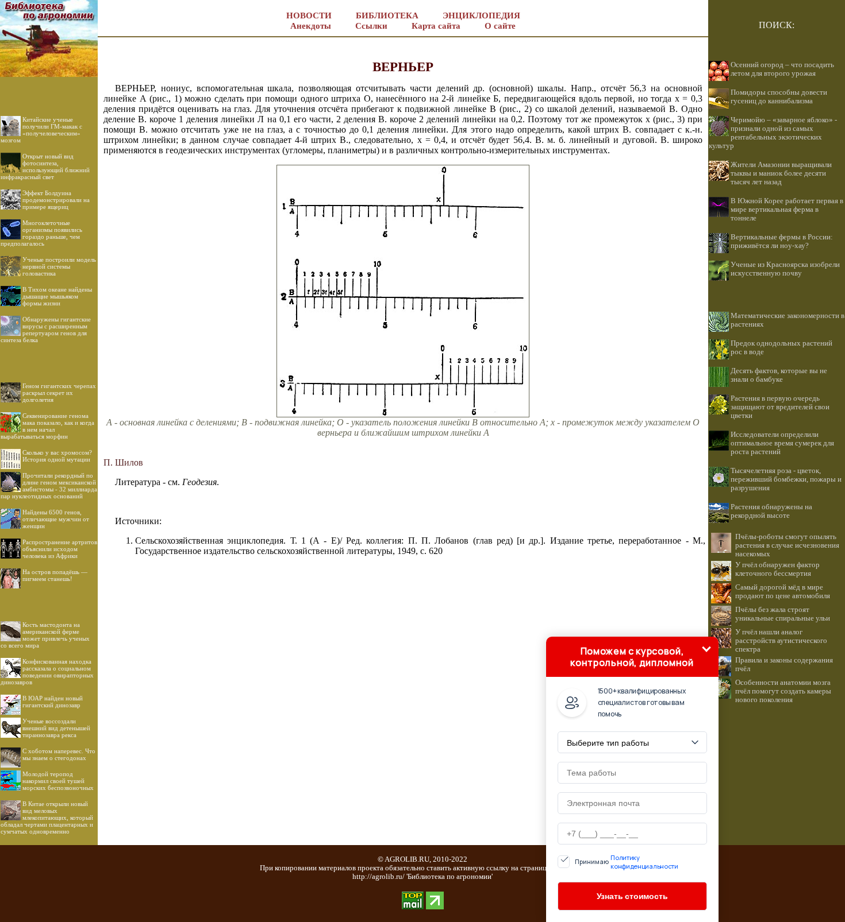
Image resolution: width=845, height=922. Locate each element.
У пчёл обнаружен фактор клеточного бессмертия (777, 569)
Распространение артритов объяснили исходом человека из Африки (59, 549)
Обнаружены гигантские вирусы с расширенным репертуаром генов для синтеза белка (46, 329)
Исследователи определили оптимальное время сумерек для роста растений (782, 443)
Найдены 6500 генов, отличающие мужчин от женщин (55, 519)
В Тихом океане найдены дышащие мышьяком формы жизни (57, 296)
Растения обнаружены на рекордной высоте (771, 511)
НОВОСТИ (309, 15)
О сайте (500, 25)
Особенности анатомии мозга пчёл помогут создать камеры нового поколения (783, 691)
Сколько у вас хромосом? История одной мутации (57, 456)
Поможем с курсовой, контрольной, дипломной (631, 657)
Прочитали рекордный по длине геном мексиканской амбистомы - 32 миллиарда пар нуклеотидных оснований (49, 485)
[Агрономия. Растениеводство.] (49, 74)
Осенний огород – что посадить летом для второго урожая (782, 69)
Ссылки (371, 25)
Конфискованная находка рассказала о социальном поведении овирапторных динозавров (47, 671)
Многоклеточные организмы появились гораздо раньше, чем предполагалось (41, 233)
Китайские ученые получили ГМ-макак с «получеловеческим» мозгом (41, 130)
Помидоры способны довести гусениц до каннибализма (779, 96)
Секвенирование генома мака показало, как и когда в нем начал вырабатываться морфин (47, 426)
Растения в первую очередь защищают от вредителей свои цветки (780, 407)
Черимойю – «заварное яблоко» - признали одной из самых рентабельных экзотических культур (773, 133)
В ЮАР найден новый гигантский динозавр (52, 701)
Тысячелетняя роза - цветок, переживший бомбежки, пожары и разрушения (786, 479)
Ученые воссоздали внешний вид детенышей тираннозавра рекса (56, 728)
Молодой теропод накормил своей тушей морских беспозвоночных (58, 780)
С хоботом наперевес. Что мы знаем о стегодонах (58, 754)
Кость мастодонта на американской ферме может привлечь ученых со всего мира (45, 635)
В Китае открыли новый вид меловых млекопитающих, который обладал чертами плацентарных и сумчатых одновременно (47, 817)
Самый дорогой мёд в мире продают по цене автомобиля (782, 591)
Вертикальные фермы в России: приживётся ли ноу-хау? (782, 241)
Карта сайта (436, 25)
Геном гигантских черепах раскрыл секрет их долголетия (59, 392)
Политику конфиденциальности (644, 861)
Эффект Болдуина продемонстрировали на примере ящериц (56, 199)
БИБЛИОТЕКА (387, 15)
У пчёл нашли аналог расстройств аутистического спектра (781, 640)
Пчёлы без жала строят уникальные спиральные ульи (782, 614)
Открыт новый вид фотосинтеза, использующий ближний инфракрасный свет (45, 166)
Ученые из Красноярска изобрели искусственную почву (785, 269)
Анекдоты (310, 25)
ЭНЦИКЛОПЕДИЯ (481, 15)
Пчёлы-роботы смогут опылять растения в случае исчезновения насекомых (787, 545)
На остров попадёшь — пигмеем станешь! (54, 575)
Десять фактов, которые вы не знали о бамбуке (779, 375)
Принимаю (626, 861)
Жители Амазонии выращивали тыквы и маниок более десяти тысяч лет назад (781, 173)
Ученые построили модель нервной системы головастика (59, 266)
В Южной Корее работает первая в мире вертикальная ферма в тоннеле (787, 209)
